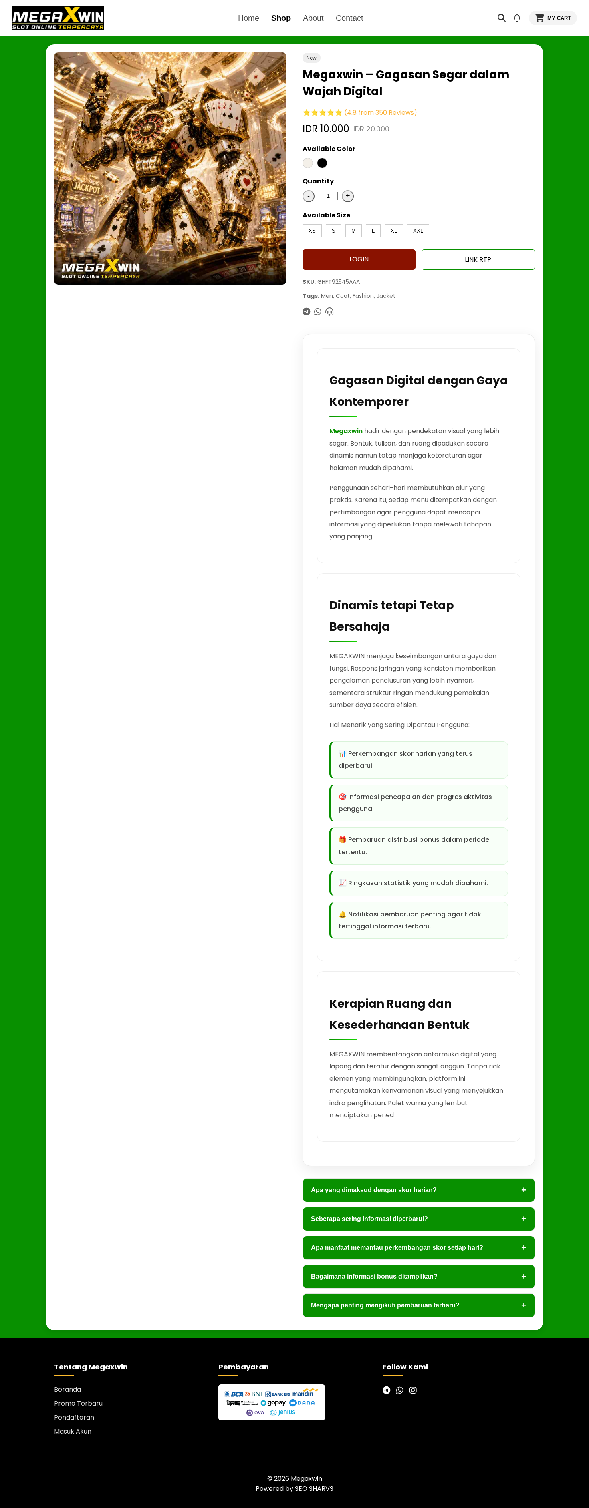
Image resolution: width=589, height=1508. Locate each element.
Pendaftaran (74, 1417)
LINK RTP (478, 259)
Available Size (326, 215)
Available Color (329, 148)
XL (394, 231)
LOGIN (359, 259)
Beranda (67, 1389)
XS (312, 231)
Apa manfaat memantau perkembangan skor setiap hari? (418, 1248)
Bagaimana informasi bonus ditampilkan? (418, 1276)
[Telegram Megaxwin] (386, 1390)
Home (248, 18)
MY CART (559, 18)
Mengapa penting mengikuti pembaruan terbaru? (418, 1305)
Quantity (318, 181)
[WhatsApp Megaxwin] (399, 1390)
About (313, 18)
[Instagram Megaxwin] (413, 1390)
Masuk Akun (72, 1431)
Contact (349, 18)
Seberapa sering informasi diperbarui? (418, 1219)
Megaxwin (346, 431)
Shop (281, 18)
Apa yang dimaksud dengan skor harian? (418, 1190)
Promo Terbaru (78, 1403)
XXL (418, 231)
